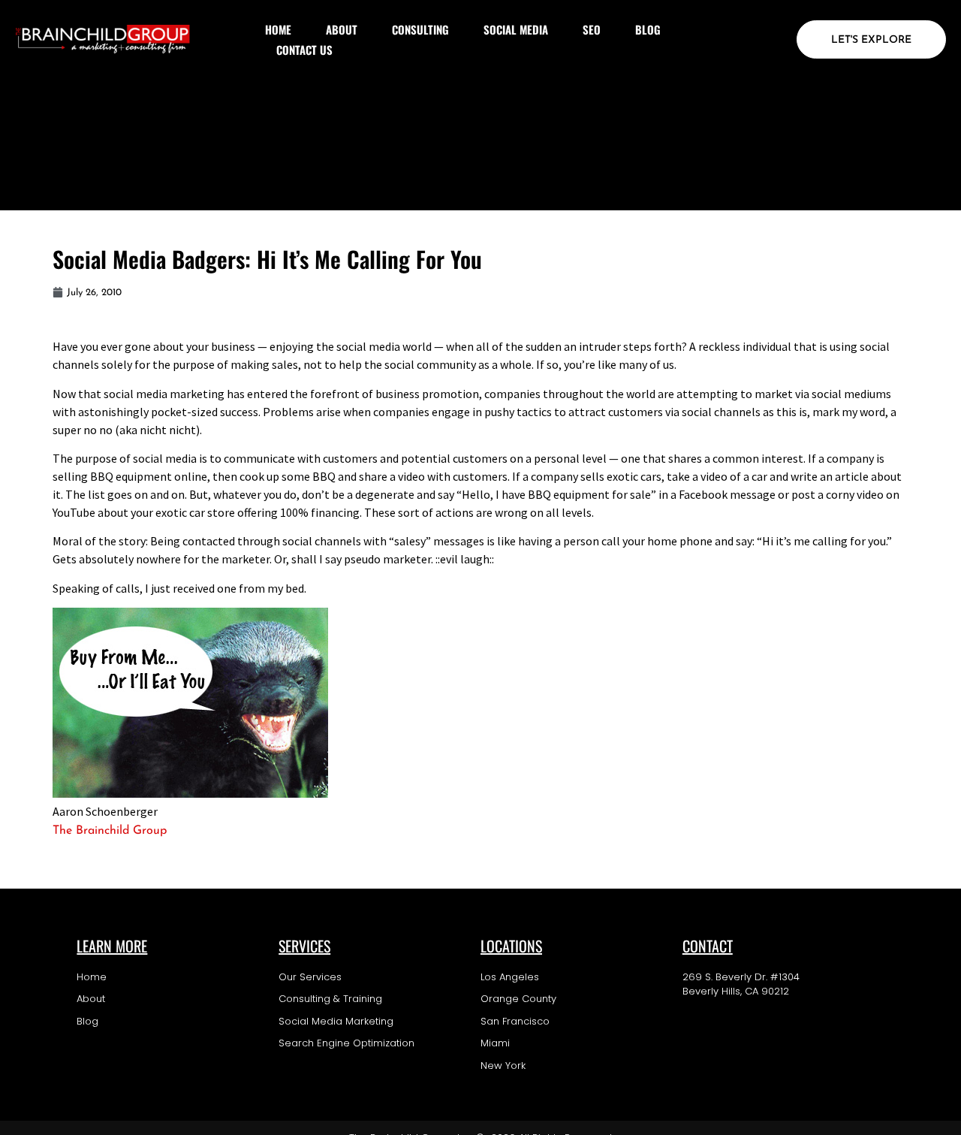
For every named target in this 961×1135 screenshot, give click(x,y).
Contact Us (304, 49)
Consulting (420, 29)
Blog (648, 29)
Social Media (516, 29)
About (341, 29)
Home (278, 29)
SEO (592, 29)
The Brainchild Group (110, 831)
